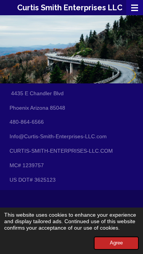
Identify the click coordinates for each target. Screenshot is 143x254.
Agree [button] (116, 243)
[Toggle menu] (134, 7)
